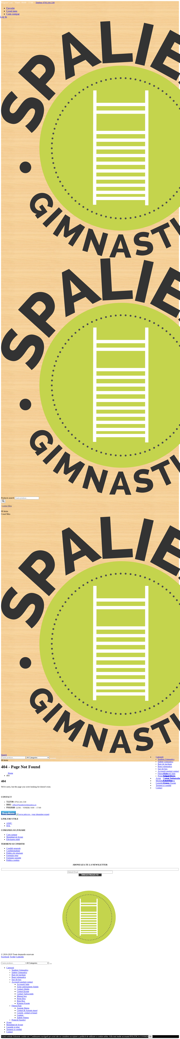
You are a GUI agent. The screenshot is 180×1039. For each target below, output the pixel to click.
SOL (8, 826)
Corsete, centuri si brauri (27, 1013)
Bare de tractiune (165, 764)
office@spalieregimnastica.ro (24, 805)
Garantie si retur (13, 1027)
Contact (159, 788)
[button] (4, 755)
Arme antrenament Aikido (27, 987)
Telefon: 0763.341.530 (45, 2)
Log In (3, 16)
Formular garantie (13, 858)
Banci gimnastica (165, 766)
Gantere (20, 1015)
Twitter (13, 957)
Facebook (5, 957)
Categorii (159, 757)
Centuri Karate (23, 991)
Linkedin (20, 957)
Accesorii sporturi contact (168, 771)
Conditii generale (13, 848)
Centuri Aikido (23, 989)
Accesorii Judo (169, 773)
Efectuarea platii (13, 839)
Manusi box (22, 996)
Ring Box (21, 1001)
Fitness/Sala (16, 1006)
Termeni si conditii (14, 1029)
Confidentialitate (13, 851)
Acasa (158, 778)
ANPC (9, 823)
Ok (150, 1037)
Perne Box (21, 998)
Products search (7, 498)
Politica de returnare (14, 853)
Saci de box (162, 769)
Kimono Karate (23, 1003)
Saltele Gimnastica (165, 762)
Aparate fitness (169, 776)
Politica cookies (12, 860)
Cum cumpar (13, 14)
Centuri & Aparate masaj (27, 1010)
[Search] (3, 501)
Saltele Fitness (169, 781)
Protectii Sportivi (19, 1020)
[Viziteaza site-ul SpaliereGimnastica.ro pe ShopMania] (8, 814)
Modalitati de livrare (14, 837)
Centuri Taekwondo (25, 994)
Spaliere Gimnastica (166, 759)
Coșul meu (11, 11)
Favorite (10, 8)
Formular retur (12, 855)
